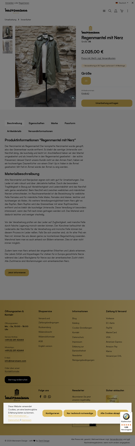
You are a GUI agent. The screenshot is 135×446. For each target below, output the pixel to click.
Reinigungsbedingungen (83, 360)
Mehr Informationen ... (18, 415)
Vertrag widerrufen (17, 379)
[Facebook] (40, 397)
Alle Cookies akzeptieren (113, 413)
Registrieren (24, 3)
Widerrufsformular (46, 336)
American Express (114, 341)
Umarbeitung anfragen (107, 103)
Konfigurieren (52, 413)
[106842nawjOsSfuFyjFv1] (45, 66)
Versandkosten (116, 439)
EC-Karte (110, 323)
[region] (39, 66)
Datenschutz (78, 337)
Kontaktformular (12, 371)
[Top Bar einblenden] (127, 10)
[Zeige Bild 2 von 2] (72, 72)
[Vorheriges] (66, 103)
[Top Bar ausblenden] (132, 3)
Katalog (75, 323)
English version (45, 346)
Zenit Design (44, 441)
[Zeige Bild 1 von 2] (72, 66)
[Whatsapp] (49, 397)
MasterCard (111, 332)
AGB (40, 341)
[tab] (14, 123)
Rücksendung (44, 327)
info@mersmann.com (15, 360)
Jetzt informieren (17, 272)
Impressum (77, 341)
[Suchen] (110, 10)
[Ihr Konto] (115, 10)
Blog (74, 318)
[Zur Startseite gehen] (16, 10)
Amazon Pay (111, 346)
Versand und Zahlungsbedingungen (48, 320)
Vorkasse (110, 318)
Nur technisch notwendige (80, 413)
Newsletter (77, 355)
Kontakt (75, 332)
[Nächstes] (72, 103)
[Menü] (104, 10)
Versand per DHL (114, 356)
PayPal (109, 327)
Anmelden (9, 3)
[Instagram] (45, 397)
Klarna (109, 351)
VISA (108, 337)
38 (86, 80)
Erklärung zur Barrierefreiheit (79, 348)
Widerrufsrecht (45, 332)
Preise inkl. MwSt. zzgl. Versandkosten (98, 58)
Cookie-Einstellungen (82, 327)
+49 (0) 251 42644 (14, 339)
